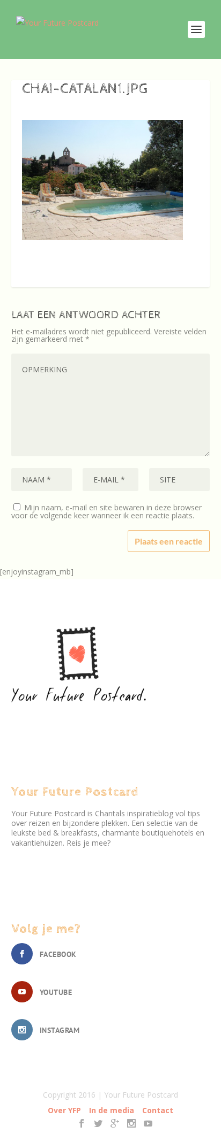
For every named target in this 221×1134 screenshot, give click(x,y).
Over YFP (64, 1110)
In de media (111, 1110)
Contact (157, 1110)
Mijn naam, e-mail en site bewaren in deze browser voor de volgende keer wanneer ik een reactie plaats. (106, 511)
